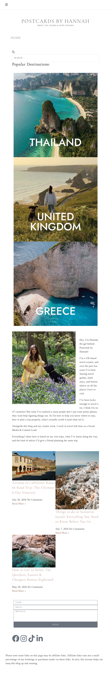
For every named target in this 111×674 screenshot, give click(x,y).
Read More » (19, 503)
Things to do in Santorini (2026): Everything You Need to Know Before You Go (77, 517)
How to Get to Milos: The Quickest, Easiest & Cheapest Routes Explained (32, 575)
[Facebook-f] (15, 638)
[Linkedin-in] (39, 638)
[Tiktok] (31, 638)
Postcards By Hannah (55, 21)
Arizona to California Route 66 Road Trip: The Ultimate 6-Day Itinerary (33, 488)
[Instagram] (23, 638)
